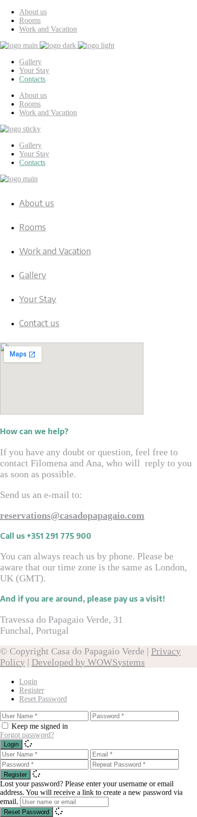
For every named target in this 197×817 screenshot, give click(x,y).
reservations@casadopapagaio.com (72, 515)
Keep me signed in (39, 726)
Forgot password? (27, 735)
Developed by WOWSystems (88, 662)
